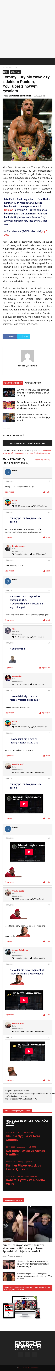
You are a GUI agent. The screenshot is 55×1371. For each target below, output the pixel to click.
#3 (49, 560)
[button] (4, 61)
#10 (49, 905)
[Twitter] (33, 371)
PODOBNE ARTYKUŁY (13, 383)
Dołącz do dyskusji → (43, 460)
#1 (49, 481)
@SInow (8, 209)
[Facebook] (22, 371)
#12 (49, 1037)
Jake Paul (15, 71)
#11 (49, 964)
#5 (49, 643)
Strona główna (7, 67)
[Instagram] (27, 371)
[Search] (51, 61)
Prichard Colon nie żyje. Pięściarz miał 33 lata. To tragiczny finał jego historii (34, 417)
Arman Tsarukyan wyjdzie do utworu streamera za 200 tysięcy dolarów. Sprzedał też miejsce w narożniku (24, 1248)
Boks (15, 67)
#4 (49, 590)
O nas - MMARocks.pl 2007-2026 (28, 1368)
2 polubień (45, 667)
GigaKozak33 (18, 764)
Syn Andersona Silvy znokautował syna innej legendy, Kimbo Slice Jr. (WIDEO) (33, 392)
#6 (49, 690)
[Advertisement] (27, 28)
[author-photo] (27, 362)
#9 (49, 838)
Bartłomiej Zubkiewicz (20, 95)
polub (47, 537)
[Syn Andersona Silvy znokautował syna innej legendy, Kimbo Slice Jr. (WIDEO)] (9, 392)
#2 (49, 512)
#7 (49, 733)
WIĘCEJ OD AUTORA (33, 383)
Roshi (14, 500)
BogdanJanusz (18, 546)
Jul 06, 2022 (9, 481)
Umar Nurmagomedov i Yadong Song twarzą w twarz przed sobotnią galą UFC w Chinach (34, 1276)
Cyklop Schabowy (20, 950)
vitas (14, 629)
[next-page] (8, 426)
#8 (49, 778)
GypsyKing (17, 676)
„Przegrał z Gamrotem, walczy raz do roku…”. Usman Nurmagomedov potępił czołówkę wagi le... (33, 1263)
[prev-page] (4, 426)
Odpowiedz (9, 492)
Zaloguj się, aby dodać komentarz (27, 443)
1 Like (47, 492)
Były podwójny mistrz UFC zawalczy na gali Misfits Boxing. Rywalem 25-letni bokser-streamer (34, 405)
